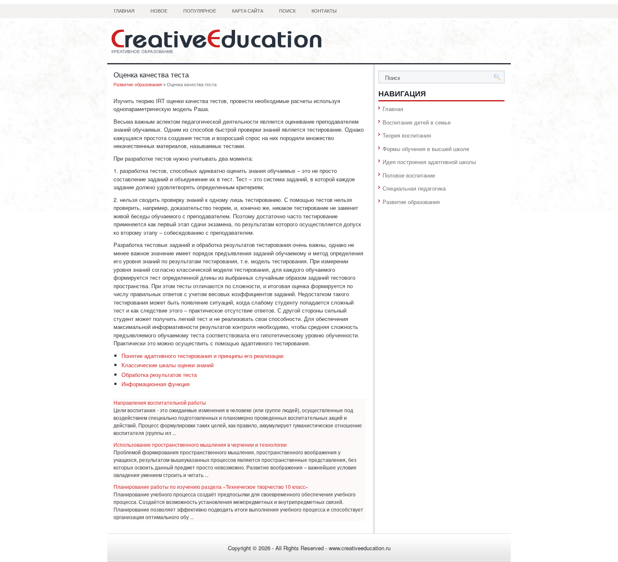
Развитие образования (138, 84)
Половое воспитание (409, 175)
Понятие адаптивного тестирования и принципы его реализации (202, 356)
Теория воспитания (407, 135)
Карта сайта (247, 10)
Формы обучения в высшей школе (426, 149)
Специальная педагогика (414, 188)
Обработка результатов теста (159, 375)
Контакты (324, 10)
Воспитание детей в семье (417, 122)
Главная (124, 10)
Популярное (199, 10)
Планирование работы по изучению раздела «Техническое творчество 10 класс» (211, 486)
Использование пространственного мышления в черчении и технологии (200, 444)
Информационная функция (155, 384)
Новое (159, 10)
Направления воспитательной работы (160, 402)
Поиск (287, 10)
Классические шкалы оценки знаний (167, 365)
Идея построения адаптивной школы (429, 162)
